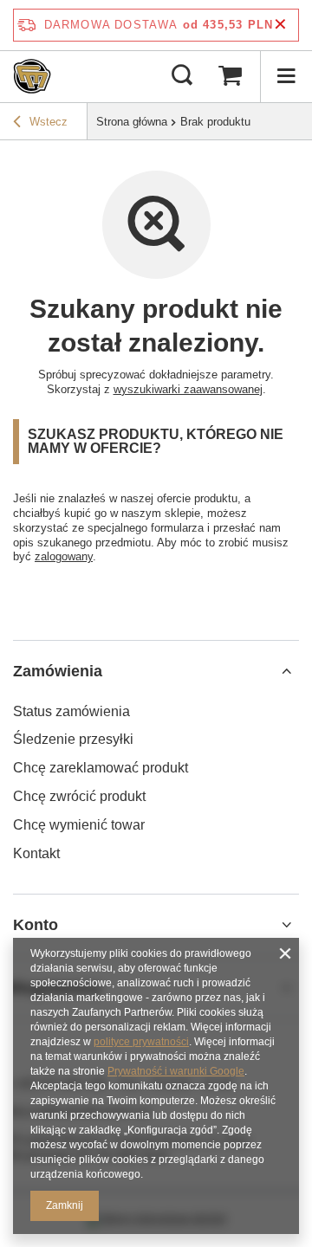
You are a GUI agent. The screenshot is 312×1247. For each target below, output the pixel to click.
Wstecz (48, 121)
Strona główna (131, 121)
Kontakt (36, 853)
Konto (35, 925)
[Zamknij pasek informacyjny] (280, 25)
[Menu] (286, 76)
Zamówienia (57, 671)
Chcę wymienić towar (79, 824)
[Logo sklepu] (32, 76)
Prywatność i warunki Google (175, 1071)
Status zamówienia (71, 711)
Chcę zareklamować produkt (100, 767)
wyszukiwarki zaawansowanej (188, 389)
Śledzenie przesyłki (73, 739)
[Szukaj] (182, 76)
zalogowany (64, 556)
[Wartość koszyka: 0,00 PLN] (230, 76)
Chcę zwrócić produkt (79, 796)
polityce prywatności (141, 1042)
